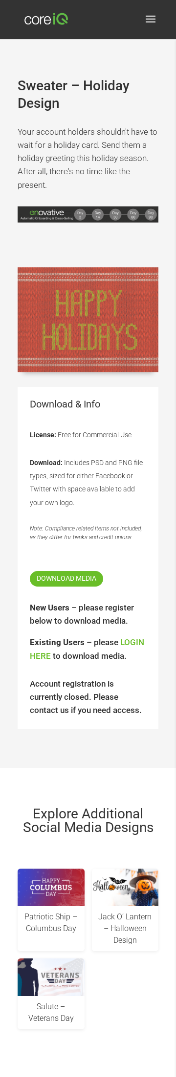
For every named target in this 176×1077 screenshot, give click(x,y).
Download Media (66, 578)
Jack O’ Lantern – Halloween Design (125, 928)
